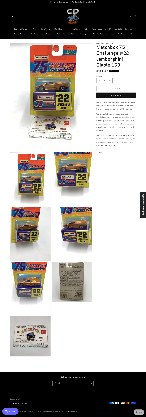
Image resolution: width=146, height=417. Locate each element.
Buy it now (116, 95)
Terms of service (60, 412)
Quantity (99, 76)
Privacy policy (72, 412)
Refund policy (47, 412)
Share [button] (101, 152)
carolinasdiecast (21, 412)
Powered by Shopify (34, 412)
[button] (12, 15)
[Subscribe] (90, 383)
